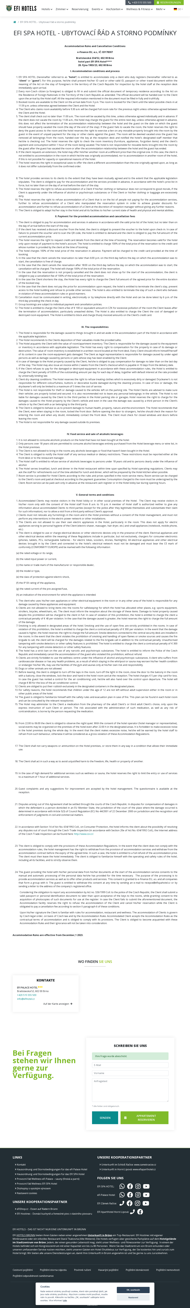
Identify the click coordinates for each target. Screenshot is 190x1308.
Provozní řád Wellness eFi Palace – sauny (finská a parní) (48, 1179)
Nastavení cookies (27, 1193)
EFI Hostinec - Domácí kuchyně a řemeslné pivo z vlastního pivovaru (54, 1213)
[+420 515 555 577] (132, 1211)
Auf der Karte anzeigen (56, 1003)
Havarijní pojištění (108, 1270)
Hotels (46, 9)
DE (179, 9)
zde (65, 1300)
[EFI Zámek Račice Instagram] (137, 1203)
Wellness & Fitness (138, 9)
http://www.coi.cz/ (83, 834)
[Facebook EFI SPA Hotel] (130, 1186)
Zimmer (61, 9)
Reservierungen (170, 2)
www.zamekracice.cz (145, 1164)
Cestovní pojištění (23, 1270)
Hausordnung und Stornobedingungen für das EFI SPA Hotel (50, 1174)
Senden (105, 1118)
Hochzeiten (113, 9)
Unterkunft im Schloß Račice (117, 1164)
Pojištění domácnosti (137, 1270)
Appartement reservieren (146, 1117)
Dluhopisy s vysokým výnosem (34, 1188)
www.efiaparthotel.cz (144, 1169)
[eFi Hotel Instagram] (138, 1195)
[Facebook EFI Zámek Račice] (130, 1203)
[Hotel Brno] (21, 8)
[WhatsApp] (122, 1186)
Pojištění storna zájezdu (53, 1270)
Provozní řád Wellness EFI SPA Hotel (37, 1183)
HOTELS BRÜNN (25, 1235)
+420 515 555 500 (26, 995)
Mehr (159, 9)
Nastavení (133, 1297)
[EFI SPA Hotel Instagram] (138, 1186)
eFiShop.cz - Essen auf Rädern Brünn (37, 1209)
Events (96, 9)
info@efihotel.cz (26, 999)
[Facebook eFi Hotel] (130, 1195)
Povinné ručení (82, 1270)
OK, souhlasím (133, 1290)
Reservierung (80, 9)
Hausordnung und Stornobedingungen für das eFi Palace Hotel (52, 1169)
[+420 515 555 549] (121, 1203)
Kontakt (21, 1164)
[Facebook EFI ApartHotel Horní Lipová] (140, 1212)
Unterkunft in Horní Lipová (116, 1169)
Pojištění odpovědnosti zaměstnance (33, 1276)
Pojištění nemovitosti (168, 1270)
